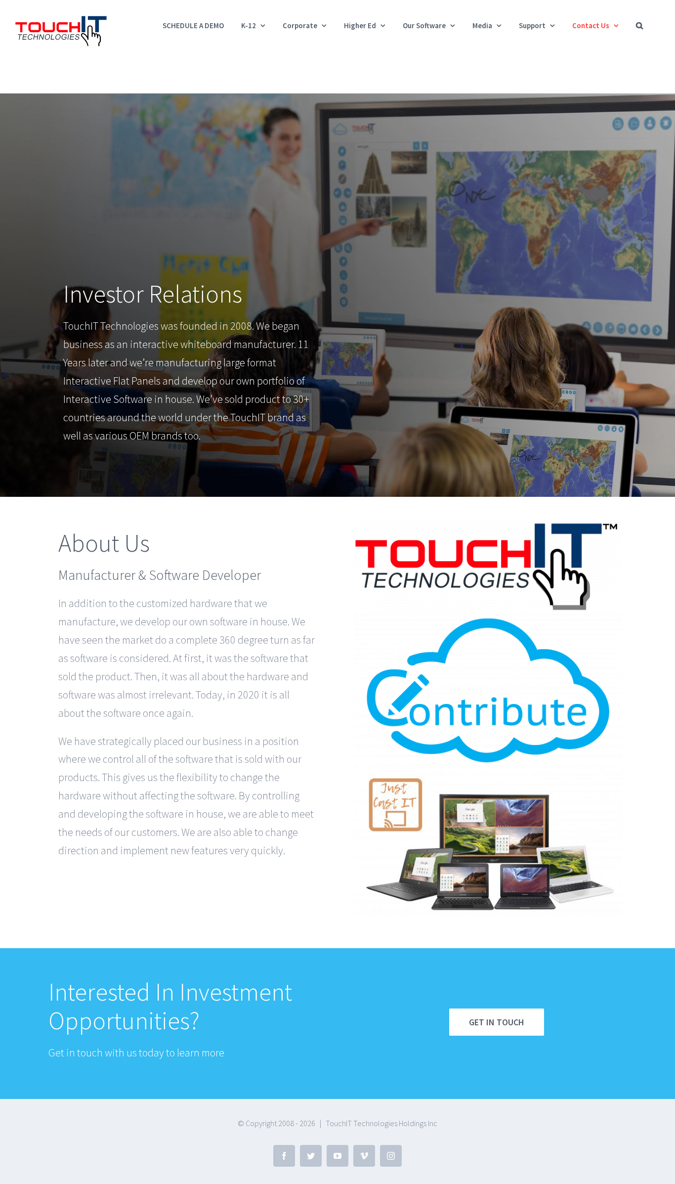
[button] (639, 25)
